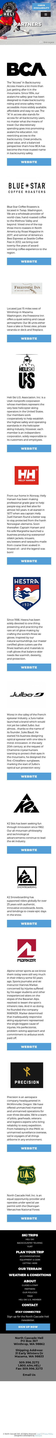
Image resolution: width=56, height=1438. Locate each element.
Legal (39, 1434)
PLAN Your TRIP (30, 1252)
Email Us (29, 1375)
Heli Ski (30, 1239)
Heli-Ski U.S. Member (30, 1299)
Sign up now (28, 1326)
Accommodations (30, 1256)
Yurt (30, 1246)
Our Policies (30, 1292)
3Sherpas (38, 1436)
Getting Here (30, 1263)
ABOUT (30, 1281)
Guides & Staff (30, 1285)
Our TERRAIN (30, 1269)
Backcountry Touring (30, 1243)
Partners (30, 1289)
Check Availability (41, 6)
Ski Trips (30, 1235)
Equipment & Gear (30, 1259)
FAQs (30, 1296)
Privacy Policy (47, 1434)
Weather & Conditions (30, 1275)
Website (29, 162)
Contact (30, 1305)
